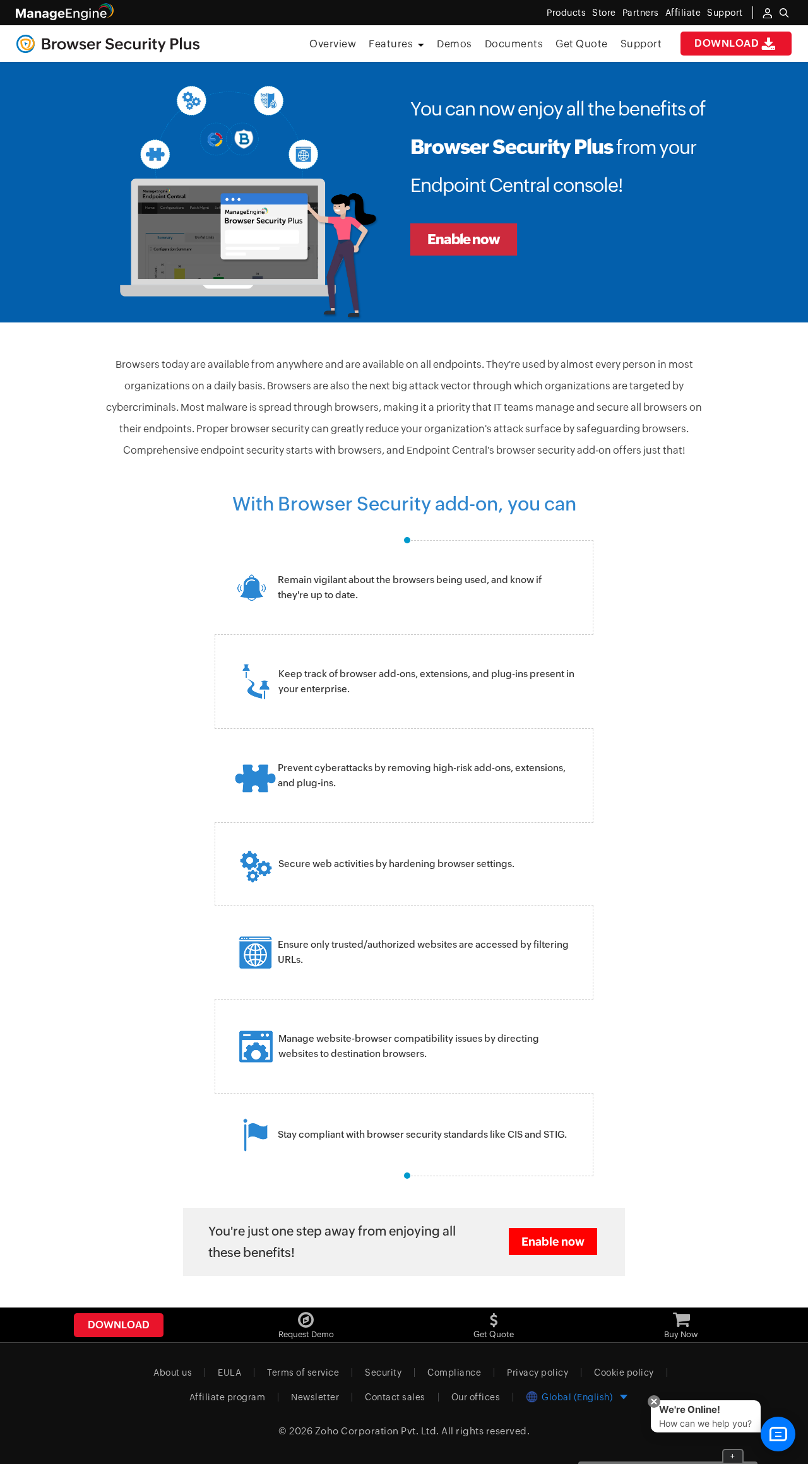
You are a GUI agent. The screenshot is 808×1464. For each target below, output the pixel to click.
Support (641, 44)
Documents (514, 44)
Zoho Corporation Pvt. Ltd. (377, 1431)
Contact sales (395, 1397)
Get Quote (582, 44)
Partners (640, 13)
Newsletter (315, 1397)
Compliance (454, 1372)
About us (172, 1372)
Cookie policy (624, 1372)
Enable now (463, 239)
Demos (454, 44)
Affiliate (683, 13)
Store (604, 13)
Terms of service (303, 1372)
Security (383, 1372)
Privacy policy (537, 1372)
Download (726, 43)
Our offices (476, 1397)
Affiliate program (227, 1397)
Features (391, 44)
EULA (229, 1372)
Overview (332, 44)
